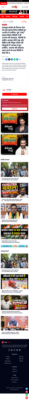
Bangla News (8, 361)
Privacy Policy (14, 377)
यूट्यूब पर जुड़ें (15, 94)
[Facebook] (26, 389)
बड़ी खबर (8, 16)
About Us (14, 369)
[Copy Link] (20, 59)
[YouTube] (26, 397)
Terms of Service (14, 379)
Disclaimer (14, 382)
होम (3, 16)
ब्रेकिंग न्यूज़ (14, 16)
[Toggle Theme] (23, 7)
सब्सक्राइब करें (14, 108)
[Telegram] (17, 59)
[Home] (14, 7)
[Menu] (27, 7)
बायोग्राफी (22, 16)
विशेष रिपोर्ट (21, 358)
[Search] (25, 7)
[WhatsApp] (26, 395)
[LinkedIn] (12, 59)
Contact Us (14, 371)
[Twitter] (9, 59)
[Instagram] (26, 392)
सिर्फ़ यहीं (21, 361)
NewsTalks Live (7, 363)
